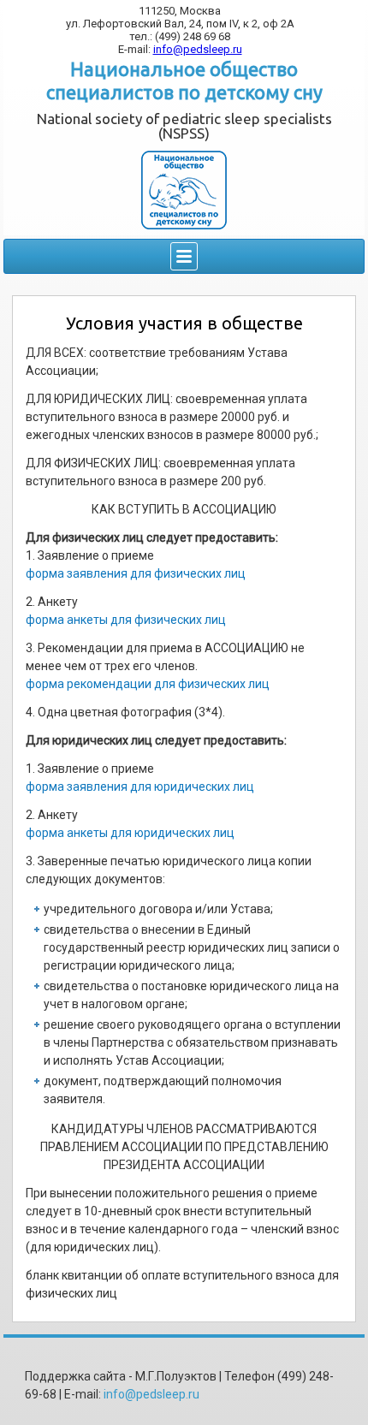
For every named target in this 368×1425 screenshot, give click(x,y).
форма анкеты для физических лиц (126, 619)
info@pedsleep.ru (197, 49)
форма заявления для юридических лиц (140, 786)
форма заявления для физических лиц (136, 573)
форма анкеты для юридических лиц (130, 833)
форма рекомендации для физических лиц (148, 684)
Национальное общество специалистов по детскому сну (184, 80)
